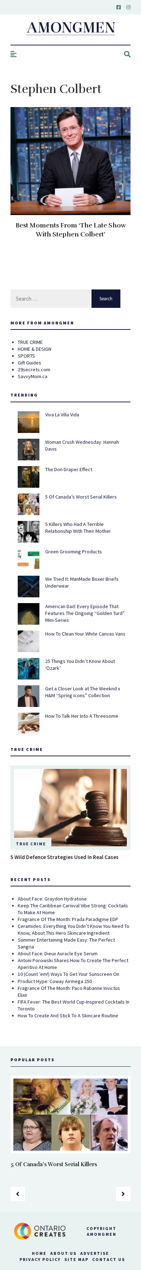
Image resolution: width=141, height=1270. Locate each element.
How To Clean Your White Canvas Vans (85, 633)
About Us (63, 1253)
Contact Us (108, 1259)
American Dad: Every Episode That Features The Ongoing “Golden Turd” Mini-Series (85, 613)
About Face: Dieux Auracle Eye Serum (58, 953)
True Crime (31, 843)
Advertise (94, 1253)
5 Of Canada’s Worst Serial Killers (81, 497)
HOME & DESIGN (34, 349)
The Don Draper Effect (68, 469)
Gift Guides (29, 362)
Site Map (76, 1259)
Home (39, 1253)
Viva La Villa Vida (62, 414)
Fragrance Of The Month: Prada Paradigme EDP (68, 919)
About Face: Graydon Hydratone (52, 898)
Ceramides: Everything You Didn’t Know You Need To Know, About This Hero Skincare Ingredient (73, 929)
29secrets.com (34, 369)
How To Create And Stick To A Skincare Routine (68, 1015)
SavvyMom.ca (32, 376)
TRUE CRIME (30, 342)
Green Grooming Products (73, 551)
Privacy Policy (40, 1259)
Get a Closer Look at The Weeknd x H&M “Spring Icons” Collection (82, 692)
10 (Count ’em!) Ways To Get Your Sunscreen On (68, 974)
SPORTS (26, 356)
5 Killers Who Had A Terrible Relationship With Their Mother (78, 527)
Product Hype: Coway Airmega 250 (55, 981)
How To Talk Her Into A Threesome (81, 716)
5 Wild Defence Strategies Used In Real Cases (64, 857)
